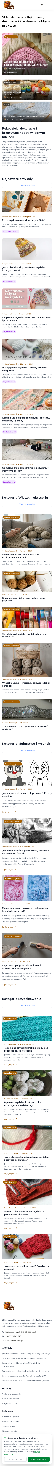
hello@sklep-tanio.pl (14, 1340)
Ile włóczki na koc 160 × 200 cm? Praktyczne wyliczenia (25, 1380)
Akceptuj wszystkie (38, 1459)
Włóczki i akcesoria (11, 82)
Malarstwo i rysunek (10, 231)
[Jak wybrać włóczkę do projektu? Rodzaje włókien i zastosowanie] (27, 90)
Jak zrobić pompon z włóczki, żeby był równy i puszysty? (26, 1353)
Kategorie (7, 1410)
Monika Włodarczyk (9, 364)
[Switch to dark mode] (42, 4)
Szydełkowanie (11, 37)
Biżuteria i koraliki (9, 432)
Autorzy (6, 1388)
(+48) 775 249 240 (13, 1336)
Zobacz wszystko (27, 185)
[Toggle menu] (49, 5)
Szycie (6, 104)
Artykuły (7, 1347)
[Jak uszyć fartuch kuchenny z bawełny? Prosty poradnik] (27, 112)
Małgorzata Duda (9, 264)
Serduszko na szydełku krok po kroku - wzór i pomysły (25, 1371)
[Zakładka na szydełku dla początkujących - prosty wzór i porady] (27, 54)
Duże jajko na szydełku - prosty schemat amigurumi (24, 1358)
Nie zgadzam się (15, 1459)
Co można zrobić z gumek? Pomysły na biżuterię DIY (24, 1376)
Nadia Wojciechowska (10, 217)
